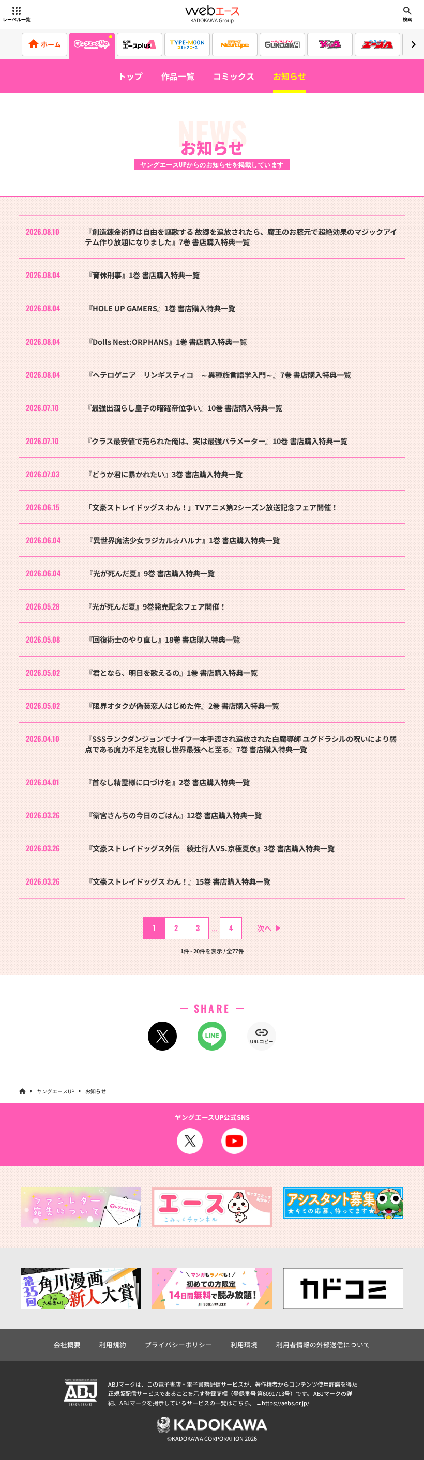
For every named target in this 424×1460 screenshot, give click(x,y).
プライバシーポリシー (178, 1344)
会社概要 (67, 1344)
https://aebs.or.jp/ (285, 1402)
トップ (130, 76)
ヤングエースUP (55, 1091)
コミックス (233, 76)
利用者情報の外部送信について (323, 1344)
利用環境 (244, 1344)
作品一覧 (177, 76)
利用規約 (112, 1344)
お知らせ (289, 76)
